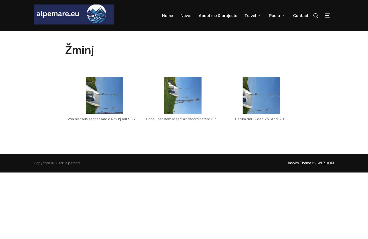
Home (167, 15)
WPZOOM (325, 163)
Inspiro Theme (299, 163)
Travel (250, 15)
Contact (300, 15)
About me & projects (218, 15)
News (185, 15)
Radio (274, 15)
